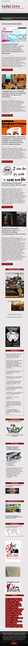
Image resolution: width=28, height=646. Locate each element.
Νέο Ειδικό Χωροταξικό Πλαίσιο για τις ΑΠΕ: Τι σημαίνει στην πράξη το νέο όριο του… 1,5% (14, 382)
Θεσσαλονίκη (19, 600)
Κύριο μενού (8, 18)
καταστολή (14, 618)
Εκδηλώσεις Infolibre (15, 269)
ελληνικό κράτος (16, 612)
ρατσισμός (8, 626)
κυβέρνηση (8, 621)
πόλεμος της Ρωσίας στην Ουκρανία (14, 625)
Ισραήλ (7, 602)
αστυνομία (8, 609)
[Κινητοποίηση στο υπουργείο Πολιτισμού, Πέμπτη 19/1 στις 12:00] (14, 174)
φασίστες (20, 626)
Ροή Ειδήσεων (14, 350)
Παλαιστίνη (14, 603)
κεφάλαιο (20, 618)
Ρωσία (19, 603)
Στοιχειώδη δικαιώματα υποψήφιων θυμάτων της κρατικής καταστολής (13, 448)
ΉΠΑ (7, 598)
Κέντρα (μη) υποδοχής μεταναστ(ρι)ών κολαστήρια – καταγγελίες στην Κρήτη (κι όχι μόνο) (13, 411)
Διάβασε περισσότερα (7, 69)
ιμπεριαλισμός (18, 614)
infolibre (12, 55)
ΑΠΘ (10, 598)
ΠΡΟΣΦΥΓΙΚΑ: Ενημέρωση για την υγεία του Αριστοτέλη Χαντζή (14, 393)
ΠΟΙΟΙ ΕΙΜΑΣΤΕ (11, 301)
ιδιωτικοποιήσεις (9, 614)
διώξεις (7, 610)
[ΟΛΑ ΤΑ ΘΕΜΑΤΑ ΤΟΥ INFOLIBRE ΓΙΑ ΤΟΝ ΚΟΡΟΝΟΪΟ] (12, 493)
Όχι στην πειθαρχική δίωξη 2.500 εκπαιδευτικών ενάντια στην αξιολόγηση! (14, 372)
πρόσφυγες (8, 623)
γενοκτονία (14, 609)
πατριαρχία (14, 621)
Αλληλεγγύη (15, 598)
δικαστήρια (20, 609)
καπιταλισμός (9, 616)
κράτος (15, 619)
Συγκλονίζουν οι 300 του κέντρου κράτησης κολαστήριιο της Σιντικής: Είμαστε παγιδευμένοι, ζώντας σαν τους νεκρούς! (14, 355)
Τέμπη (14, 605)
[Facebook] (24, 1)
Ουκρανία (8, 603)
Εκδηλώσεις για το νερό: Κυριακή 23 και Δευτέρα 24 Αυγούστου (14, 377)
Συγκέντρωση (9, 605)
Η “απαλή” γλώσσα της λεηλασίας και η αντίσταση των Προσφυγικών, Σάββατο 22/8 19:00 (14, 388)
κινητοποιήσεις (9, 619)
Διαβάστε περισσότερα (12, 476)
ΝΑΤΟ (15, 602)
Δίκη (7, 600)
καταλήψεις (8, 618)
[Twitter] (26, 1)
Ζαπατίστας (11, 600)
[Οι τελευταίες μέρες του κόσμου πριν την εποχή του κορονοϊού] (12, 535)
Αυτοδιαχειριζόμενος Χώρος (14, 314)
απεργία (8, 607)
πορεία (19, 621)
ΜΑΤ (11, 602)
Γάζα (20, 598)
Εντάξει (14, 643)
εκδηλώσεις (18, 610)
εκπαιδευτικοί (9, 612)
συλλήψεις (14, 626)
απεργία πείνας (14, 607)
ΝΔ (18, 602)
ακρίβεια (19, 605)
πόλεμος (14, 623)
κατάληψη (15, 616)
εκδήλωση (13, 610)
